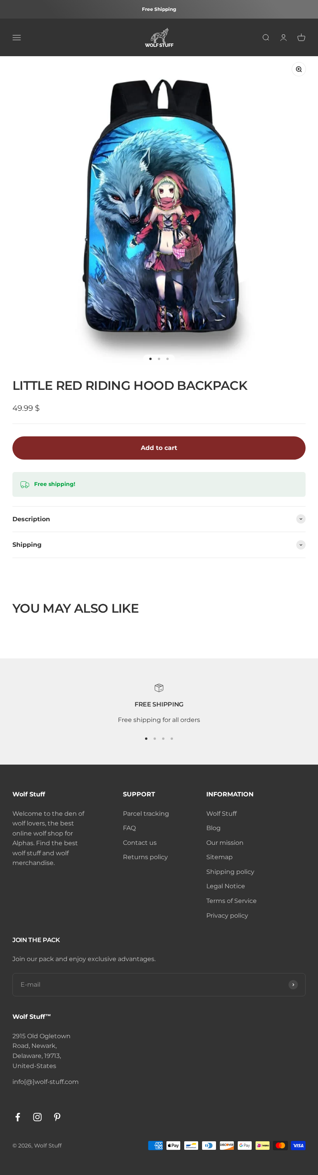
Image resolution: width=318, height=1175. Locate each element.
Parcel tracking (146, 813)
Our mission (225, 842)
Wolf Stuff (221, 813)
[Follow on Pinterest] (57, 1117)
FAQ (129, 828)
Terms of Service (231, 901)
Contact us (140, 842)
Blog (213, 828)
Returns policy (145, 857)
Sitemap (219, 857)
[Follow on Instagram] (37, 1117)
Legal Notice (225, 886)
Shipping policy (230, 871)
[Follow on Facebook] (17, 1117)
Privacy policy (227, 915)
